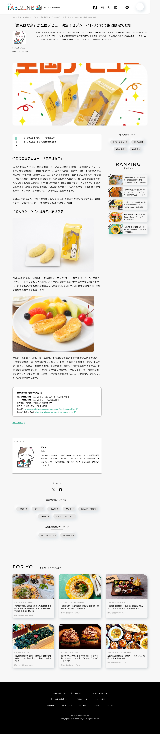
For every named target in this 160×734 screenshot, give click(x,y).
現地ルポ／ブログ (88, 509)
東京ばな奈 (68, 535)
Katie (23, 48)
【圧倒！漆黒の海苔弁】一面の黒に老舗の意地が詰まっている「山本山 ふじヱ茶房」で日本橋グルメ (32, 658)
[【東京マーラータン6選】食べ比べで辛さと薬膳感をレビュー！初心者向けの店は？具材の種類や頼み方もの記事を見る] (115, 205)
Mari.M (30, 602)
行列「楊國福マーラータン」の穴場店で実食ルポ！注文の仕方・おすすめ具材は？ (135, 217)
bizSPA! (110, 705)
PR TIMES (17, 422)
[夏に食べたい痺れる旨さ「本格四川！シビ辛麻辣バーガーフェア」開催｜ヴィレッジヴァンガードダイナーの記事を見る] (80, 636)
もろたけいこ (31, 652)
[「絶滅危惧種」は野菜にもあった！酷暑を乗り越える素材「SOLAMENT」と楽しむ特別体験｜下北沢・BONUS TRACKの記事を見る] (33, 586)
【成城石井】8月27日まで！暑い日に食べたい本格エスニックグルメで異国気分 (80, 607)
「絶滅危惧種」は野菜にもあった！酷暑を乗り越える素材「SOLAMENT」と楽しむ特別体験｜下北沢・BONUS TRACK (33, 608)
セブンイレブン (48, 535)
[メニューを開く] (140, 7)
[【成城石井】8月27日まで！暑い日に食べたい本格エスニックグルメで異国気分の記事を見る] (80, 586)
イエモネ (82, 705)
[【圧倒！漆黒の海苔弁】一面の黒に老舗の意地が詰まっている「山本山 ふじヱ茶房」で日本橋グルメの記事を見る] (33, 636)
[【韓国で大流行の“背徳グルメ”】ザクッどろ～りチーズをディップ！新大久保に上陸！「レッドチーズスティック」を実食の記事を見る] (115, 192)
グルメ (37, 509)
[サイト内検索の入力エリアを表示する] (127, 7)
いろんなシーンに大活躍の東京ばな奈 (40, 142)
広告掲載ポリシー (62, 699)
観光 (22, 509)
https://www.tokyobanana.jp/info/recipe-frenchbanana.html (50, 409)
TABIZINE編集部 (79, 602)
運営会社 (78, 693)
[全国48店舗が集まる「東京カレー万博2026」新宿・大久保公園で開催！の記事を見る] (127, 636)
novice (96, 705)
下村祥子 (77, 652)
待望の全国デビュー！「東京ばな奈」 (40, 138)
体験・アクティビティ (64, 516)
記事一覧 (50, 705)
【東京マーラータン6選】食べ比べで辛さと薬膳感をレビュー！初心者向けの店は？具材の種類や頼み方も (135, 204)
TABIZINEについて (60, 693)
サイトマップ (66, 705)
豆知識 (43, 516)
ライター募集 (100, 699)
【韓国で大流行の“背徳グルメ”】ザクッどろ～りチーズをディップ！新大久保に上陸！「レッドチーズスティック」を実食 (135, 192)
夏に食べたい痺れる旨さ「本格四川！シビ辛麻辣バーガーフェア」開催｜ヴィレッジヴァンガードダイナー (79, 658)
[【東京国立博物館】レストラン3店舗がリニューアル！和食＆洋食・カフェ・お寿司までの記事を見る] (127, 586)
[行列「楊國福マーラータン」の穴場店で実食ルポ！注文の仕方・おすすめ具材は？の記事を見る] (115, 217)
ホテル (68, 509)
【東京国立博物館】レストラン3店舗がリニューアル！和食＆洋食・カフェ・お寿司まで (126, 607)
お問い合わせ (82, 699)
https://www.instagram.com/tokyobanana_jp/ (53, 412)
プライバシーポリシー (98, 693)
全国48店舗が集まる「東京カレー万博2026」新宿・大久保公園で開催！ (126, 657)
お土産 (53, 509)
